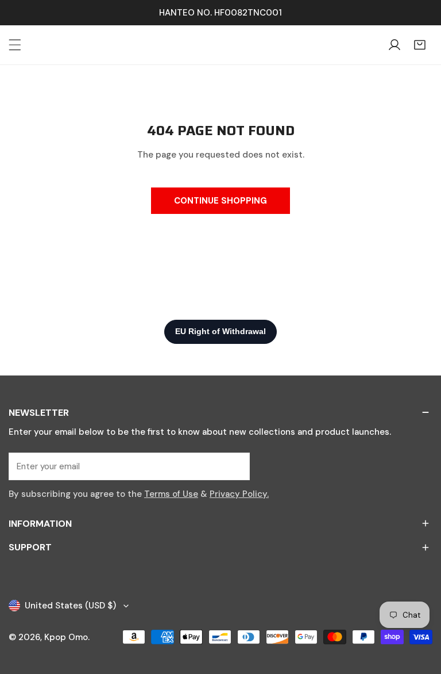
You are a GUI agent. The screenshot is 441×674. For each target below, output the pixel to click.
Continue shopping (220, 200)
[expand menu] (15, 45)
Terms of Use (171, 494)
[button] (419, 45)
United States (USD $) (70, 605)
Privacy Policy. (239, 494)
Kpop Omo (66, 637)
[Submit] (235, 466)
